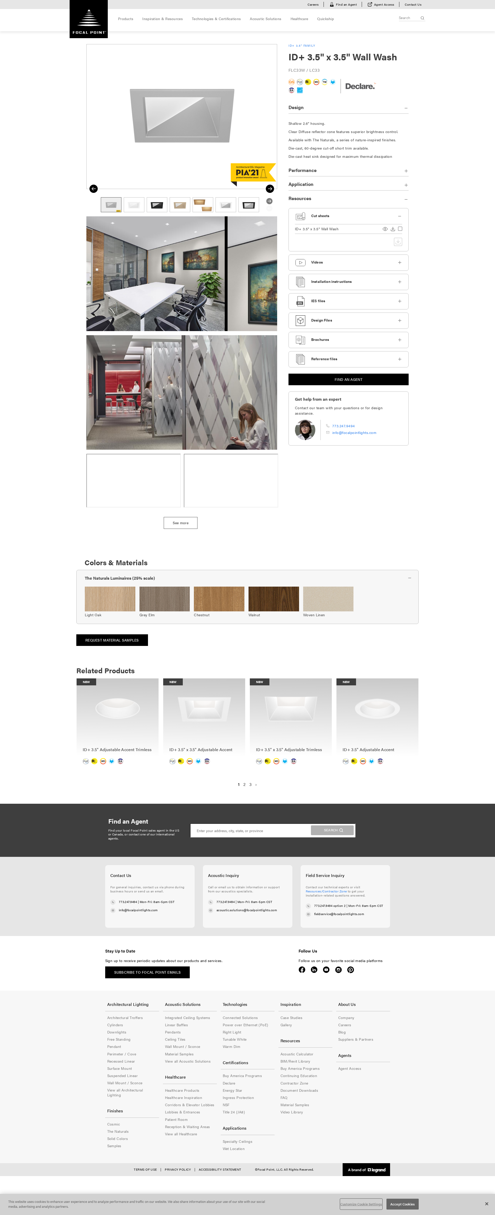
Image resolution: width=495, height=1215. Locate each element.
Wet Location (234, 1148)
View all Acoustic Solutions (188, 1061)
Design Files (321, 320)
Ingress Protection (238, 1097)
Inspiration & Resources (162, 18)
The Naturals (118, 1131)
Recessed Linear (121, 1061)
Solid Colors (117, 1138)
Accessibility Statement (220, 1169)
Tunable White (235, 1039)
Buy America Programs (242, 1075)
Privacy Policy (178, 1169)
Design (296, 107)
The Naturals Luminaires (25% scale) (120, 578)
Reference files (324, 358)
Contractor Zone (294, 1083)
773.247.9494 (343, 425)
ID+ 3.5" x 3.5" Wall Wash (317, 228)
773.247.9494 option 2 (330, 905)
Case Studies (291, 1017)
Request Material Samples (112, 640)
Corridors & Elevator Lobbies (189, 1104)
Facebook (302, 969)
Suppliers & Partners (356, 1039)
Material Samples (179, 1053)
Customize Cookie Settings (361, 1204)
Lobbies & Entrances (182, 1111)
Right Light (232, 1032)
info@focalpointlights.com (354, 432)
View (385, 229)
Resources (299, 198)
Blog (342, 1032)
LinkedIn (314, 969)
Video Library (291, 1111)
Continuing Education (298, 1075)
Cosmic (113, 1124)
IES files (318, 300)
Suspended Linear (122, 1075)
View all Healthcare (181, 1133)
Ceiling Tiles (175, 1039)
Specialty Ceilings (238, 1141)
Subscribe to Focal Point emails (147, 972)
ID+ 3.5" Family (302, 45)
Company (346, 1017)
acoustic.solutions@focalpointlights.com (247, 910)
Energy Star (232, 1090)
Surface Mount (119, 1068)
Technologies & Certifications (216, 18)
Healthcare (299, 18)
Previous (93, 189)
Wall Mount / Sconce (125, 1082)
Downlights (117, 1032)
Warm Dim (232, 1046)
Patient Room (176, 1119)
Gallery (286, 1024)
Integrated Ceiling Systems (187, 1017)
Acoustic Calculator (297, 1053)
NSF (226, 1104)
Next (270, 189)
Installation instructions (331, 281)
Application (301, 184)
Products (125, 18)
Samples (114, 1145)
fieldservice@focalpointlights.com (339, 914)
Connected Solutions (240, 1017)
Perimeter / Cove (121, 1053)
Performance (302, 170)
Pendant (114, 1046)
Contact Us (413, 4)
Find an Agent (346, 4)
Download (392, 229)
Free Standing (119, 1039)
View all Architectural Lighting (125, 1092)
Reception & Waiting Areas (187, 1126)
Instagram (338, 969)
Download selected (398, 242)
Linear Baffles (176, 1024)
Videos (317, 262)
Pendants (173, 1032)
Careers (313, 4)
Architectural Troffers (125, 1017)
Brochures (320, 339)
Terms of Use (145, 1169)
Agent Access (384, 4)
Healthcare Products (182, 1090)
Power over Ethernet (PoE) (245, 1024)
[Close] (486, 1203)
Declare (229, 1083)
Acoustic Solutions (265, 18)
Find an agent (348, 379)
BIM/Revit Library (295, 1061)
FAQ (284, 1097)
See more (180, 522)
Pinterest (350, 969)
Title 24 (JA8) (234, 1111)
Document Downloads (299, 1090)
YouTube (326, 969)
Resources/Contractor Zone (326, 891)
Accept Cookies (402, 1204)
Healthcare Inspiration (183, 1097)
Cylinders (115, 1024)
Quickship (325, 18)
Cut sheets (320, 215)
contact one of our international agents (141, 836)
